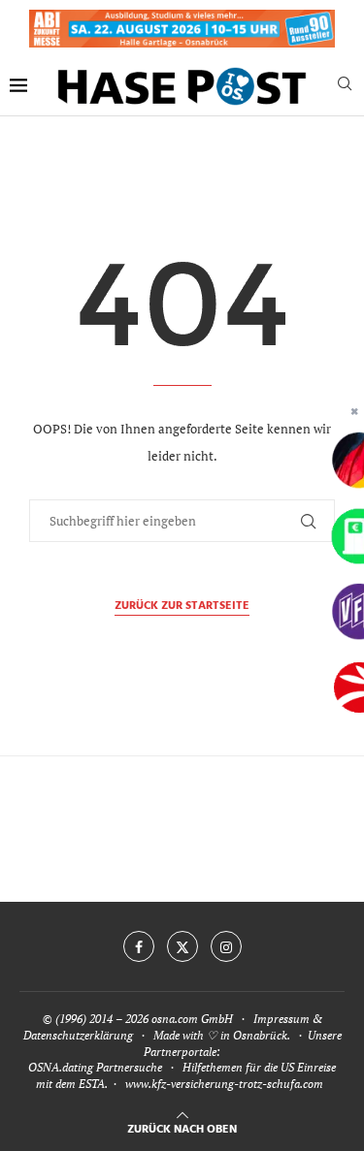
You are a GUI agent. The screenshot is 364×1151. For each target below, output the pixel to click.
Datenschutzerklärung (78, 1035)
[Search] (344, 86)
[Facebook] (138, 946)
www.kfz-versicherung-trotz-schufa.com (224, 1083)
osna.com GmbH (192, 1018)
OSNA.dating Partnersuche (95, 1067)
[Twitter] (182, 946)
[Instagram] (226, 946)
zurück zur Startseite (182, 606)
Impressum (281, 1018)
